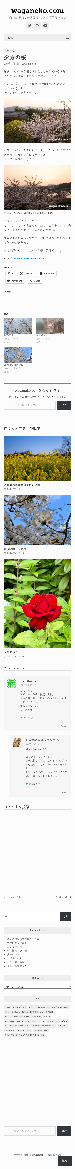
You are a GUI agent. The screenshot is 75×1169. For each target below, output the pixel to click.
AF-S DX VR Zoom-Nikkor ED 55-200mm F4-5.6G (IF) (29, 1012)
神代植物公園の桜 (13, 364)
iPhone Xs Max (41, 1030)
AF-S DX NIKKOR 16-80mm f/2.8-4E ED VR (49, 1007)
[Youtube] (45, 25)
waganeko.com (37, 10)
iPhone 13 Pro (24, 1030)
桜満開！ (9, 335)
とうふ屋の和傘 (15, 962)
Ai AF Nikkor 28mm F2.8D (17, 1025)
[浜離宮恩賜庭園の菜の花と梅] (37, 480)
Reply (63, 726)
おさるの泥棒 (14, 946)
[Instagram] (37, 25)
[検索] (65, 916)
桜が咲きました (44, 335)
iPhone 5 (62, 1025)
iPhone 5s (9, 1030)
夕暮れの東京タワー (18, 966)
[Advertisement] (37, 1082)
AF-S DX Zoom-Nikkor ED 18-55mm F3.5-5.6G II (27, 1016)
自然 (7, 51)
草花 (13, 51)
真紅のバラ (11, 652)
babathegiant (29, 681)
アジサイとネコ (15, 958)
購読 (64, 405)
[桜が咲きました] (50, 326)
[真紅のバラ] (37, 647)
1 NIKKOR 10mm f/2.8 (15, 1007)
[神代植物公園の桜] (18, 355)
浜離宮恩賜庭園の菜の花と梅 (22, 485)
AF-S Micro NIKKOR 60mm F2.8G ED (22, 1021)
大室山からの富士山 (18, 942)
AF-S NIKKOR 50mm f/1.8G (55, 1021)
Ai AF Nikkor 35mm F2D (29, 258)
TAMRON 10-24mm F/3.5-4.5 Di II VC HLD (24, 1035)
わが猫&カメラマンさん (42, 740)
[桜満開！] (18, 326)
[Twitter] (29, 25)
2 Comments (29, 63)
